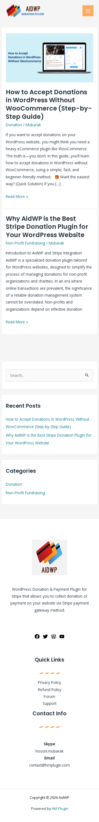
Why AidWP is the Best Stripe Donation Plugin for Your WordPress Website (47, 226)
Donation (14, 124)
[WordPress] (53, 636)
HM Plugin (60, 808)
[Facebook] (37, 636)
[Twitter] (45, 636)
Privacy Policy (49, 682)
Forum (49, 696)
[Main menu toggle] (88, 11)
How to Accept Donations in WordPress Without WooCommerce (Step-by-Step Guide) (49, 104)
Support (49, 703)
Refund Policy (49, 689)
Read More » (17, 196)
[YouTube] (61, 636)
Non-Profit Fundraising (25, 243)
